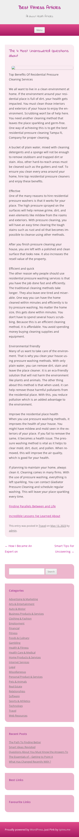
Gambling (14, 643)
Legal (12, 667)
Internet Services (19, 662)
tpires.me (64, 829)
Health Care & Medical (22, 652)
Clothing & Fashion (20, 618)
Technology (16, 706)
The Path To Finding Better (25, 742)
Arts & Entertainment (21, 604)
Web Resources (18, 715)
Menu (39, 30)
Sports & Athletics (19, 701)
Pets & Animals (18, 681)
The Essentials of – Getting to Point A (31, 757)
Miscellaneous (17, 672)
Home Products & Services (25, 657)
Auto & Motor (17, 609)
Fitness (13, 633)
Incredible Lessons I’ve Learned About (34, 516)
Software (14, 696)
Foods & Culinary (19, 638)
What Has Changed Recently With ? (30, 761)
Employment (17, 623)
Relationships (17, 691)
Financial (14, 628)
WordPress (36, 829)
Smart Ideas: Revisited (22, 747)
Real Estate (15, 686)
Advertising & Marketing (23, 599)
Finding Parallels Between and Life (32, 506)
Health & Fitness (19, 647)
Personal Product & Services (26, 677)
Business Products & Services (26, 613)
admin (13, 530)
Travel (42, 526)
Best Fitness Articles (39, 8)
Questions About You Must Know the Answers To (38, 752)
